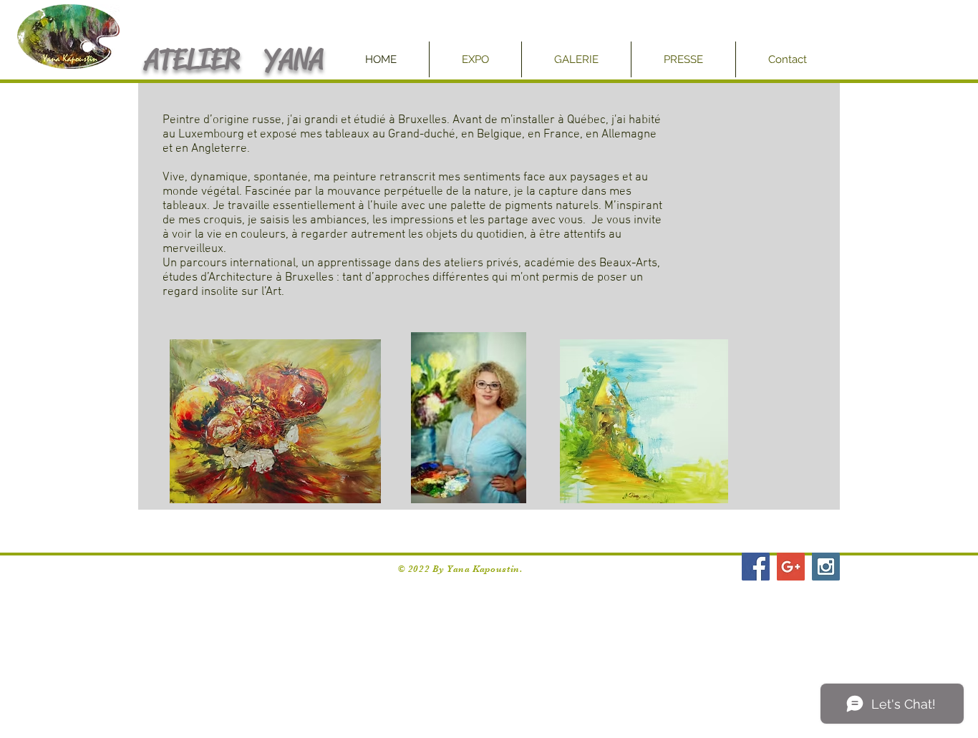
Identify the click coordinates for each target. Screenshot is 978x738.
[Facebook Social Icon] (756, 567)
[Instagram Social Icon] (826, 567)
